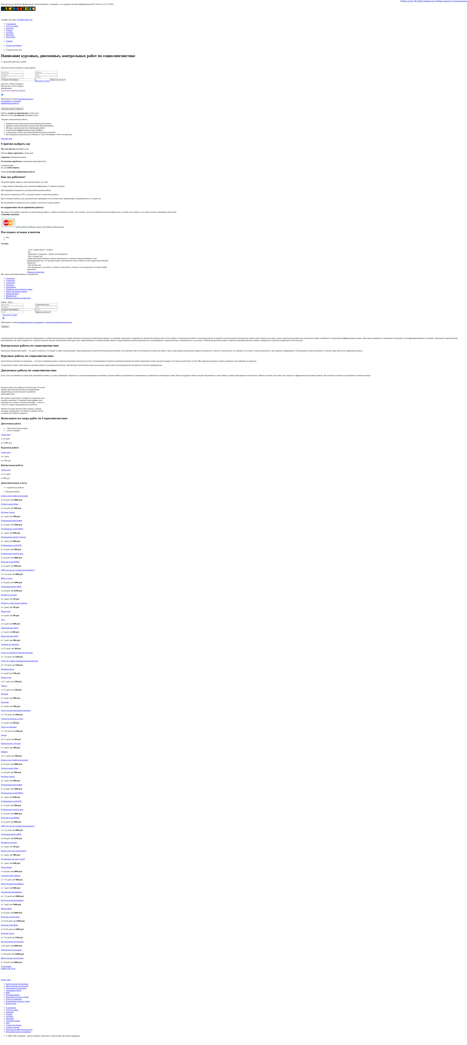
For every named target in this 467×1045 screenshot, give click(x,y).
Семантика (10, 283)
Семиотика (10, 280)
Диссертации (6, 867)
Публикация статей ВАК (11, 545)
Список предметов (13, 1025)
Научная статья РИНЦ (10, 562)
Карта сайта (6, 980)
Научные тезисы (8, 512)
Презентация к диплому (11, 743)
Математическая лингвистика (18, 298)
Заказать (5, 327)
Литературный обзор (9, 504)
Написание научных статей (17, 997)
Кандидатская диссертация (12, 942)
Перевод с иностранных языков (14, 603)
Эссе (3, 620)
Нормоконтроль (7, 669)
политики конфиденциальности (11, 102)
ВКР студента (6, 578)
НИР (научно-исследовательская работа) (18, 570)
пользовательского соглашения (31, 322)
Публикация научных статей (13, 859)
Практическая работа (9, 636)
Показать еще (6, 139)
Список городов (12, 1027)
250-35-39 (25, 20)
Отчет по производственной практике (17, 653)
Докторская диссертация (11, 950)
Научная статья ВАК (9, 925)
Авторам (9, 33)
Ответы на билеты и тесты (12, 719)
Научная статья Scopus (10, 917)
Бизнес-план (6, 677)
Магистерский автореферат (12, 884)
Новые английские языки (16, 291)
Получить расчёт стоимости (12, 109)
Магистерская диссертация (12, 958)
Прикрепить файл (42, 81)
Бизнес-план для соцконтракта (13, 851)
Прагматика (11, 287)
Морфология (11, 296)
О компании (11, 24)
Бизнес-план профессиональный (14, 496)
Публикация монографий (11, 521)
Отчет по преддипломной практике (16, 710)
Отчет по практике (9, 727)
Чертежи (4, 694)
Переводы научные (9, 595)
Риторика (10, 285)
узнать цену (6, 435)
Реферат (4, 752)
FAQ (8, 1023)
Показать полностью (35, 272)
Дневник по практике (10, 644)
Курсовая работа (12, 995)
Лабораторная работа (9, 628)
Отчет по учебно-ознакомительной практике (19, 661)
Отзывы (9, 30)
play (7, 237)
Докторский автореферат (11, 892)
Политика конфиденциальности (19, 1029)
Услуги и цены (12, 26)
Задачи (4, 735)
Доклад (4, 686)
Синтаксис (10, 278)
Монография (6, 909)
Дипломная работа (13, 990)
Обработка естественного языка (19, 289)
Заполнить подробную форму (13, 90)
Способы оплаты (13, 1021)
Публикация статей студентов (13, 537)
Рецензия (5, 702)
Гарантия (9, 28)
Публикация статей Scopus (12, 554)
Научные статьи (7, 933)
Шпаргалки (6, 611)
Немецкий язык (12, 294)
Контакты (10, 35)
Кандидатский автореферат (12, 900)
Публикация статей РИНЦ (12, 529)
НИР (8, 993)
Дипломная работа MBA (11, 587)
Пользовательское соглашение (18, 1032)
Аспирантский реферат (10, 876)
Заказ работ (10, 37)
